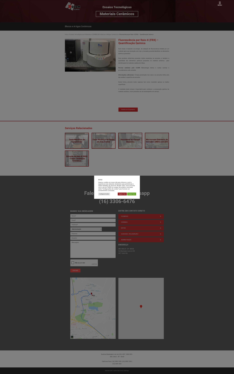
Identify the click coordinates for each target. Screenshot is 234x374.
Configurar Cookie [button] (104, 194)
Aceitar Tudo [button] (131, 194)
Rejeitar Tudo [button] (122, 194)
